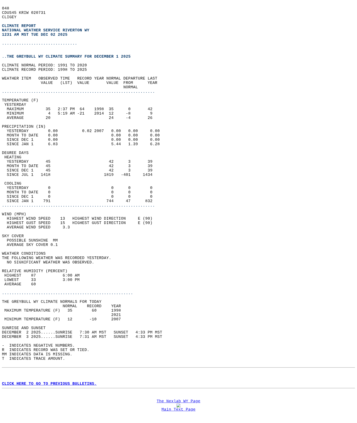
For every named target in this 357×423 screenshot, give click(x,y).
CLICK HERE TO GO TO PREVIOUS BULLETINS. (49, 384)
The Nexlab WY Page (178, 401)
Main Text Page (179, 409)
